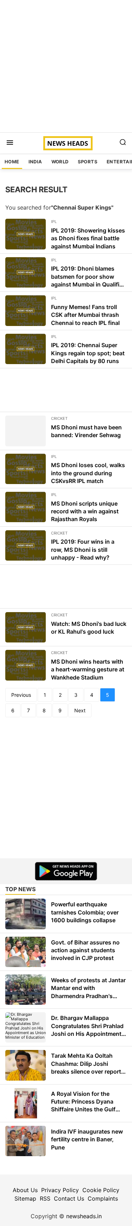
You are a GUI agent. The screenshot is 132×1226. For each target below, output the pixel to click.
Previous (21, 695)
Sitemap (25, 1198)
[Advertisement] (66, 66)
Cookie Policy (100, 1190)
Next (80, 710)
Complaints (103, 1198)
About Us (25, 1190)
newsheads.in (84, 1216)
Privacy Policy (60, 1190)
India (35, 161)
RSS (45, 1198)
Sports (88, 161)
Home (12, 161)
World (60, 161)
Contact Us (69, 1198)
